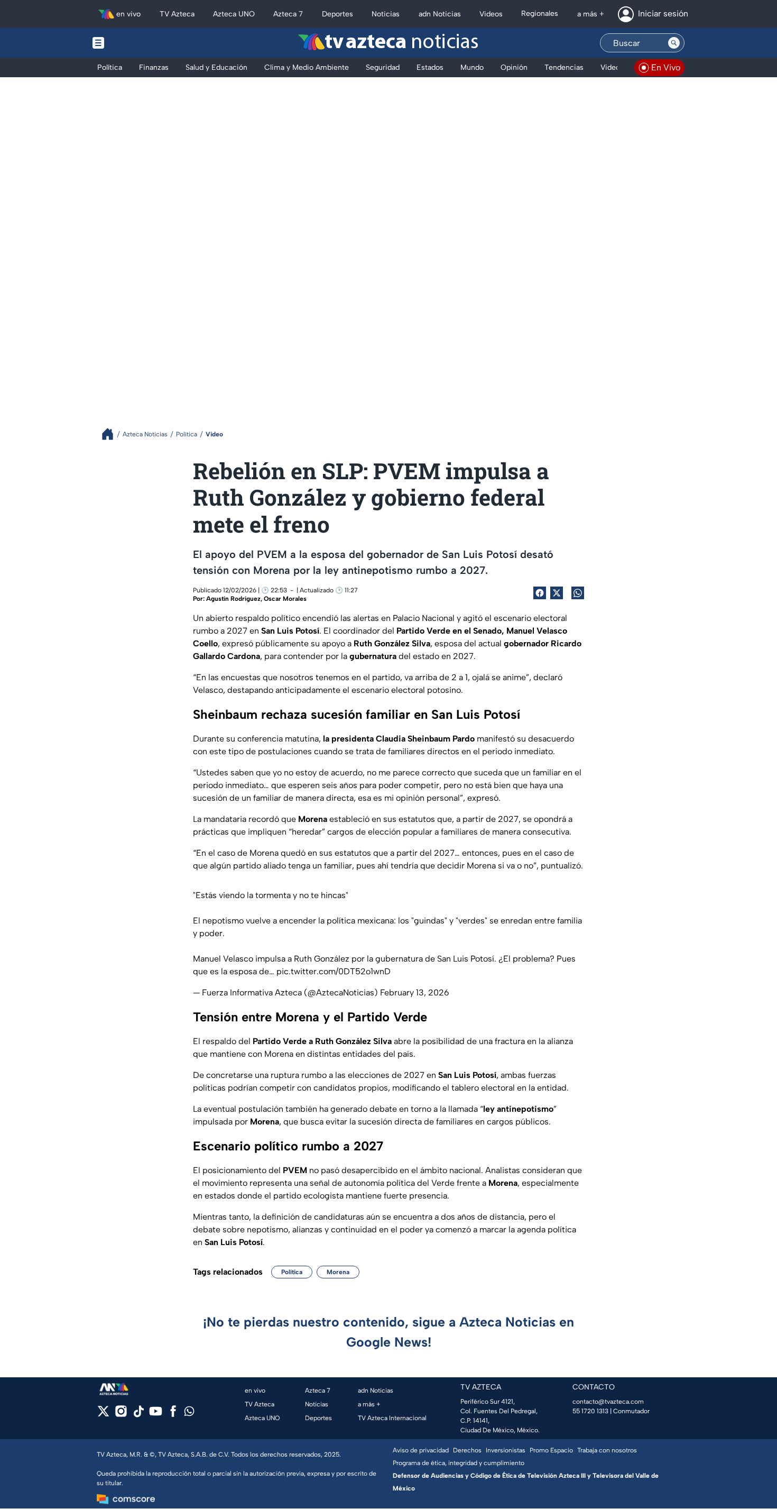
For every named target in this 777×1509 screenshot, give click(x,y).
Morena (338, 1272)
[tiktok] (138, 1415)
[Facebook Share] (539, 593)
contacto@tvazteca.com (608, 1401)
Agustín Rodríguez (233, 598)
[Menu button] (134, 42)
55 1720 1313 (590, 1411)
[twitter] (103, 1415)
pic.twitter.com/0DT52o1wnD (333, 971)
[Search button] (674, 43)
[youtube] (155, 1415)
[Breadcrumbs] (112, 434)
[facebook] (173, 1415)
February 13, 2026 (414, 992)
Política (291, 1272)
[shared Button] (577, 593)
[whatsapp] (189, 1414)
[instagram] (120, 1415)
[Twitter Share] (556, 593)
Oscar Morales (285, 598)
